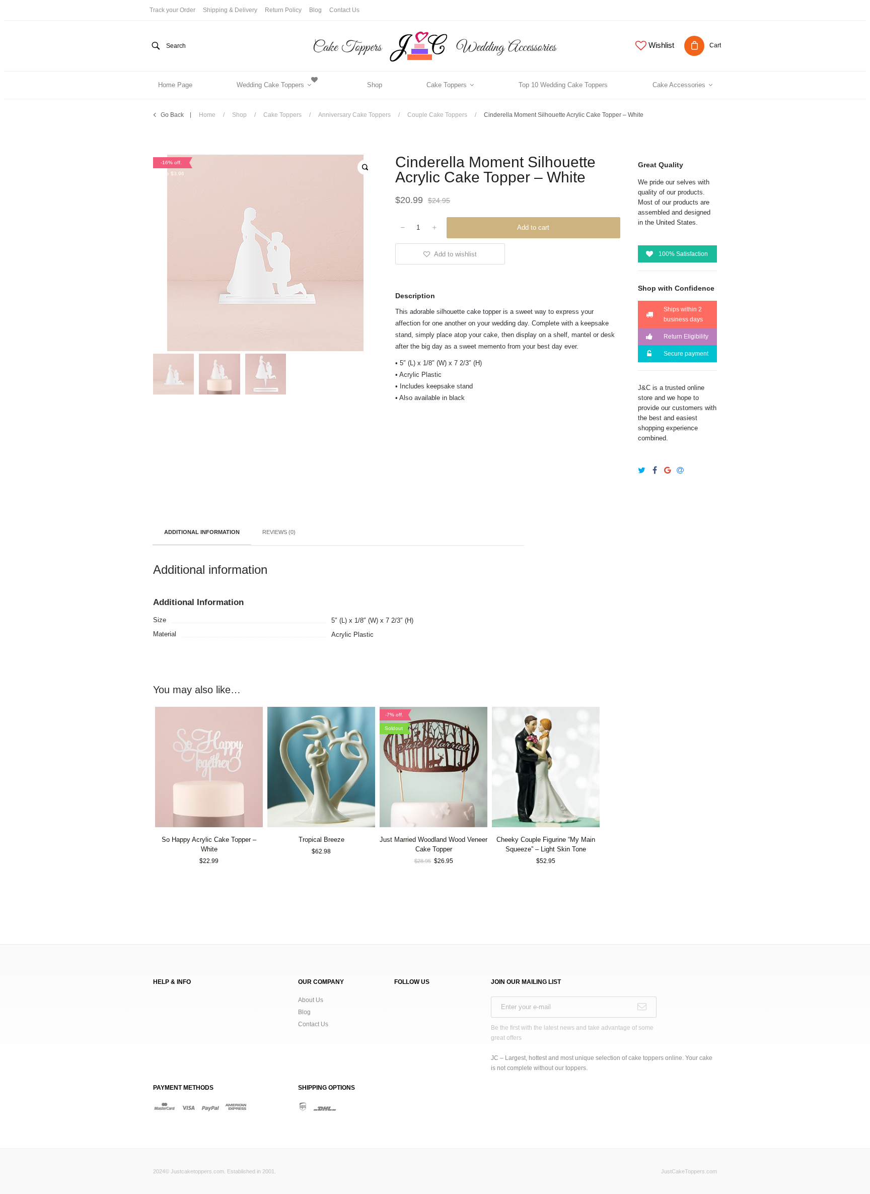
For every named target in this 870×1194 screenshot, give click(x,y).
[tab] (202, 533)
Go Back (172, 114)
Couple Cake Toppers (437, 114)
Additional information (202, 532)
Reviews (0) (279, 532)
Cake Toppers (282, 114)
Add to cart (533, 227)
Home (207, 114)
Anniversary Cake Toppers (354, 114)
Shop (239, 114)
